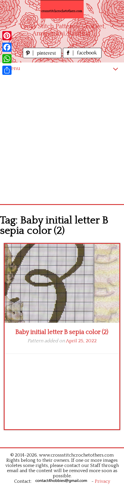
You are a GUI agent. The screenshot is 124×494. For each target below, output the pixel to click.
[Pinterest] (7, 35)
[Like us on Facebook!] (82, 57)
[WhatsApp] (7, 58)
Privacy (102, 481)
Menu (13, 68)
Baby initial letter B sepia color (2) (61, 332)
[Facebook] (7, 47)
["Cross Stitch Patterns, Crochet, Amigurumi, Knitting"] (62, 9)
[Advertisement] (62, 139)
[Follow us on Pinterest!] (43, 57)
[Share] (7, 70)
